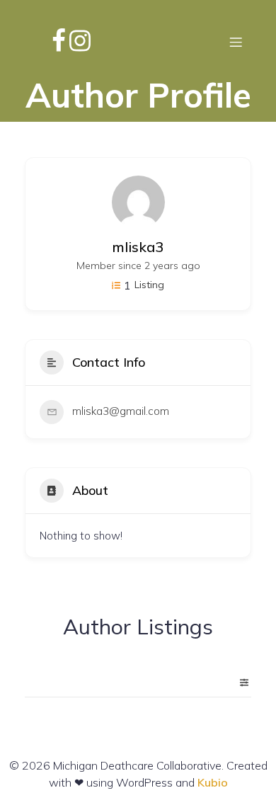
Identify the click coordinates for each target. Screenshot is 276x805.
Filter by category (238, 682)
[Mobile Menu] (236, 42)
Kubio (212, 782)
